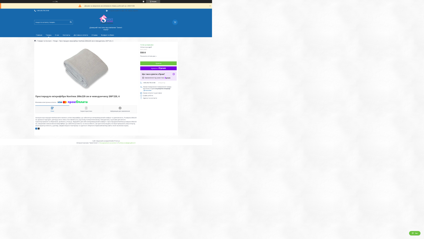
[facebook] (36, 129)
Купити (158, 63)
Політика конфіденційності (126, 143)
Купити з (154, 68)
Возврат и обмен (107, 35)
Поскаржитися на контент (107, 143)
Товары (48, 35)
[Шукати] (70, 22)
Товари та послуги (44, 41)
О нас (57, 35)
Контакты (66, 35)
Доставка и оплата (81, 35)
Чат (416, 233)
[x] (39, 129)
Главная (39, 35)
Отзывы (94, 35)
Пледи (55, 41)
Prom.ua (117, 141)
